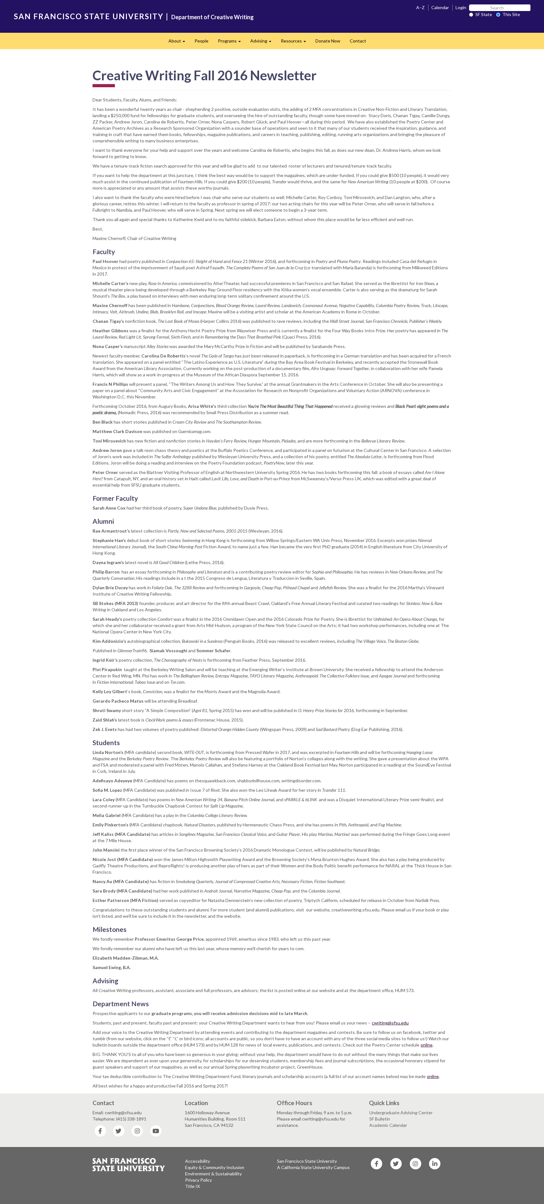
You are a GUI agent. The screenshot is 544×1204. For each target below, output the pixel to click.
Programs (232, 42)
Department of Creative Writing (212, 17)
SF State (483, 14)
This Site (511, 14)
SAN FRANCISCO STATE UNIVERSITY (88, 16)
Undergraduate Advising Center (401, 1112)
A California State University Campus (313, 1167)
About (179, 42)
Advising (263, 42)
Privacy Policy (198, 1180)
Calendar (440, 7)
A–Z (420, 7)
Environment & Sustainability (213, 1173)
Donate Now (327, 40)
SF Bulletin (379, 1118)
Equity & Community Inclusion (214, 1167)
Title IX (192, 1186)
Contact (358, 40)
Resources (296, 42)
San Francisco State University (307, 1161)
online (427, 1044)
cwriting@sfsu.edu (390, 1022)
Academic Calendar (388, 1125)
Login (461, 7)
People (201, 40)
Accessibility (197, 1161)
